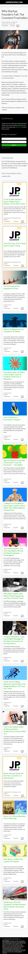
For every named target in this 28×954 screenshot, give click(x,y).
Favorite (13, 25)
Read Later (5, 25)
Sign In (14, 145)
